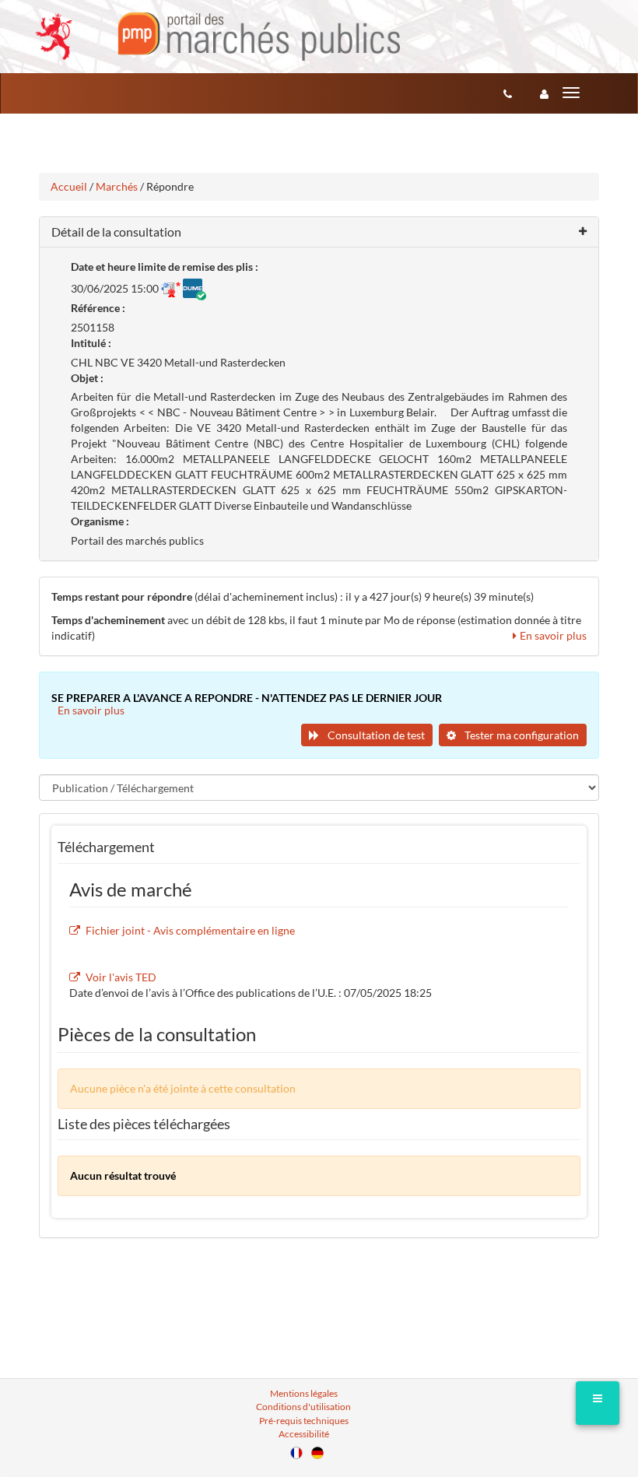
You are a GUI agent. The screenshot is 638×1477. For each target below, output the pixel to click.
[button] (319, 232)
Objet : (87, 377)
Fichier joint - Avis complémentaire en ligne (190, 930)
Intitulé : (91, 342)
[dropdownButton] (598, 1403)
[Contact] (507, 93)
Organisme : (100, 521)
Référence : (98, 307)
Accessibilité (304, 1434)
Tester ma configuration (520, 735)
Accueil (69, 186)
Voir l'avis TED (121, 977)
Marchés (117, 186)
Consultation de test (375, 735)
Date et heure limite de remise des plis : (164, 266)
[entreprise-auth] (544, 93)
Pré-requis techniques (304, 1420)
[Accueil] (217, 36)
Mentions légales (304, 1393)
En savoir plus (553, 635)
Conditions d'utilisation (303, 1406)
